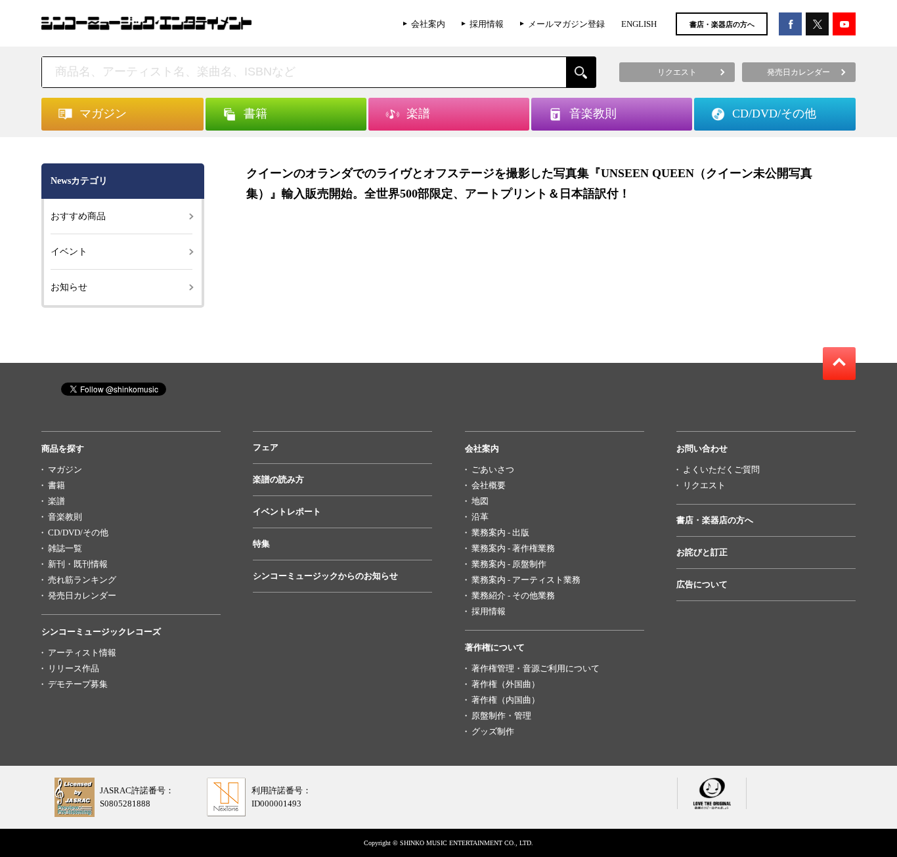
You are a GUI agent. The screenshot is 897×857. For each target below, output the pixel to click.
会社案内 (428, 24)
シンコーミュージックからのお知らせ (325, 576)
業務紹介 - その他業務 (513, 595)
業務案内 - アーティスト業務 (525, 580)
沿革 (480, 517)
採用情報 (487, 24)
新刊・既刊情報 (78, 564)
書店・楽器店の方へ (722, 24)
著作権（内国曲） (505, 700)
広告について (702, 584)
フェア (265, 447)
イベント (69, 252)
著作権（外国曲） (505, 684)
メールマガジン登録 (566, 24)
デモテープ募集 (78, 684)
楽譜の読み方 (278, 479)
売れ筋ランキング (82, 580)
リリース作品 (73, 668)
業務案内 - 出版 (500, 532)
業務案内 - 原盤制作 (508, 564)
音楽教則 (65, 517)
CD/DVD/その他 (78, 532)
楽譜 (56, 501)
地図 (480, 501)
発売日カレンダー (82, 595)
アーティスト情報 (82, 653)
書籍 (56, 485)
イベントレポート (287, 511)
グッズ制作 (492, 731)
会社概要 (488, 485)
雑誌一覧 (65, 548)
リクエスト (704, 485)
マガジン (65, 469)
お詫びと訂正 (702, 552)
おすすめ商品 (78, 216)
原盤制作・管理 (501, 716)
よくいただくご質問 (721, 469)
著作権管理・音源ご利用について (535, 668)
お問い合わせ (702, 448)
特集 (261, 544)
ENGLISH (639, 24)
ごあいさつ (492, 469)
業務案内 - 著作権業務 (513, 548)
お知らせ (69, 287)
